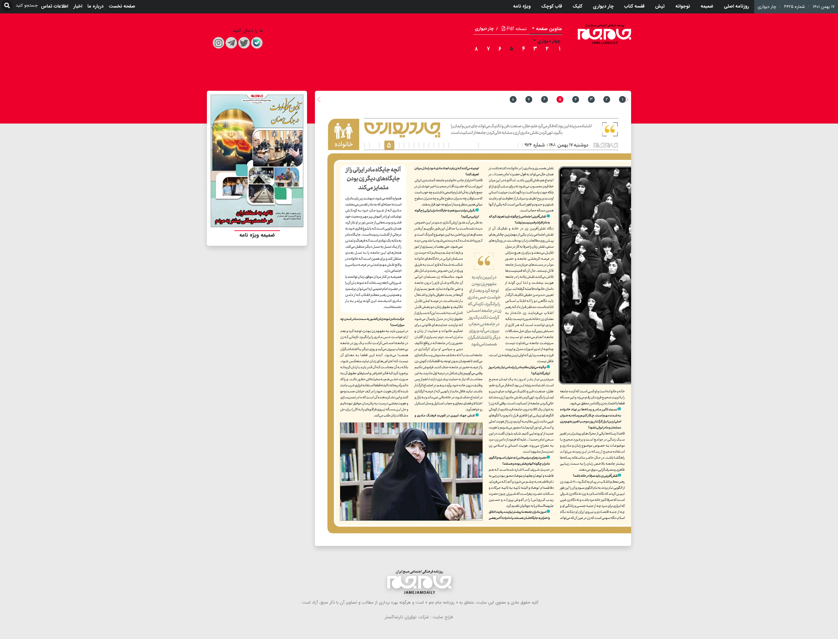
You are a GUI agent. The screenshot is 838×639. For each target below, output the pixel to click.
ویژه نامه (522, 6)
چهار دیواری (548, 41)
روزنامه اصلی (736, 6)
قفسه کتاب (634, 6)
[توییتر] (244, 42)
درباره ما (95, 6)
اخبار (77, 6)
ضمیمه (707, 6)
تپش (660, 6)
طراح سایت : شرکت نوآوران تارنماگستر (419, 617)
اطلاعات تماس (54, 6)
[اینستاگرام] (218, 42)
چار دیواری (603, 6)
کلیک (577, 6)
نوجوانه (682, 6)
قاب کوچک (551, 6)
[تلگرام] (231, 42)
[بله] (257, 42)
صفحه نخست (122, 6)
